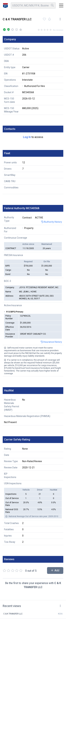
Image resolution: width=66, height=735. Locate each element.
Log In (27, 137)
